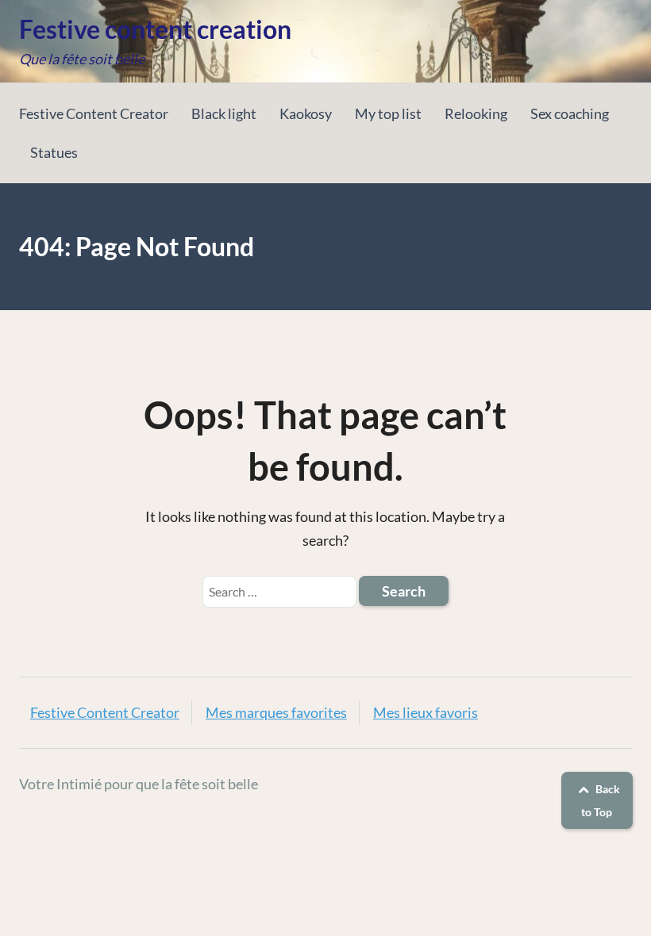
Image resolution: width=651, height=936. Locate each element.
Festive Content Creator (93, 113)
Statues (54, 152)
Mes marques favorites (276, 712)
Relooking (476, 113)
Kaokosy (305, 113)
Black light (223, 113)
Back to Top (600, 800)
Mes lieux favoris (425, 712)
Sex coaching (569, 113)
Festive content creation (155, 28)
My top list (388, 113)
